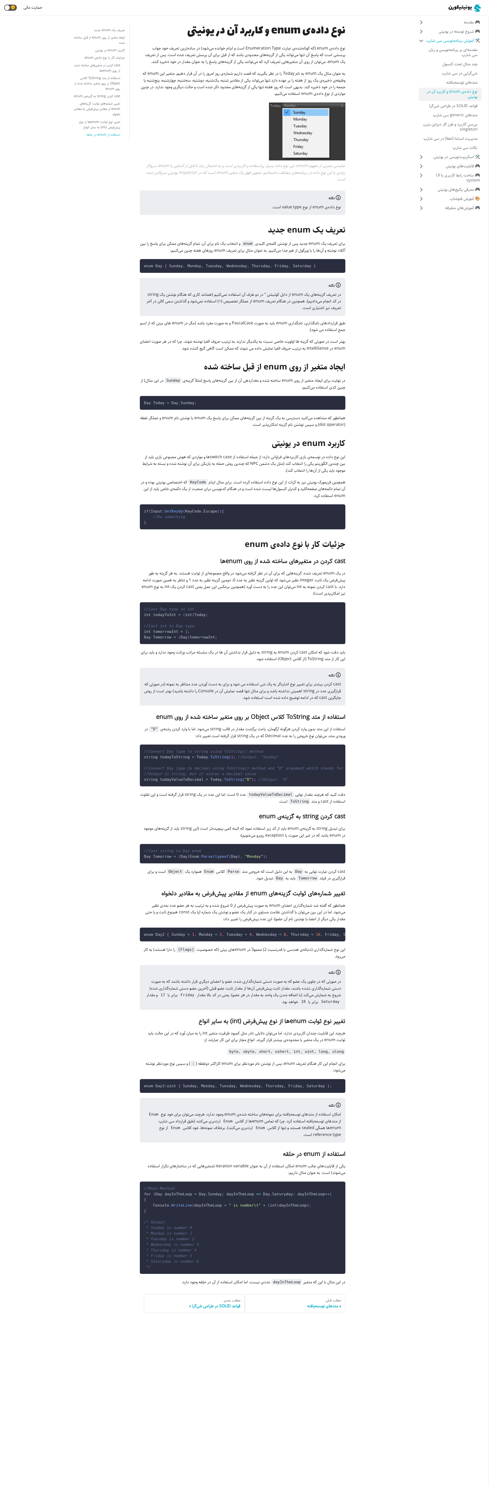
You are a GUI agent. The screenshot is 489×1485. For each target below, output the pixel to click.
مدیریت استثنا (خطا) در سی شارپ (451, 138)
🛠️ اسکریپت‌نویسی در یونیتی (456, 157)
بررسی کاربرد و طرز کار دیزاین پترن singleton (450, 127)
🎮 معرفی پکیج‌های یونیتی (459, 189)
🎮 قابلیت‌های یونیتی (463, 166)
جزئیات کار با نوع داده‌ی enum (105, 57)
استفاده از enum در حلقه (103, 134)
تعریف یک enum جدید (109, 30)
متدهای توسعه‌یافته (462, 82)
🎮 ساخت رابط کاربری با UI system (458, 178)
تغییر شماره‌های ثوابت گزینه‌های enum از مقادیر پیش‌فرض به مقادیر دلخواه (97, 109)
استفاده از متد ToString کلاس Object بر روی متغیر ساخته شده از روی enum (97, 83)
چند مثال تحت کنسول (460, 64)
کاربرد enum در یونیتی (110, 50)
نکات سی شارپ (465, 148)
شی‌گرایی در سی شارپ (460, 73)
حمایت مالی (32, 7)
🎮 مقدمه (472, 22)
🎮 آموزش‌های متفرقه (462, 208)
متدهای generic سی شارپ (455, 115)
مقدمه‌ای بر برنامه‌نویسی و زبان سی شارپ (453, 52)
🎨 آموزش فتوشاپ (465, 199)
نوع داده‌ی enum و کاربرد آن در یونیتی (452, 94)
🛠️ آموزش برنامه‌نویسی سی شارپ (453, 40)
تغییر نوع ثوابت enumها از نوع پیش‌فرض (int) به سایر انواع (99, 124)
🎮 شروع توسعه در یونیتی (459, 31)
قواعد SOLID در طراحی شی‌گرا (453, 106)
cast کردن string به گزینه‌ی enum (97, 96)
